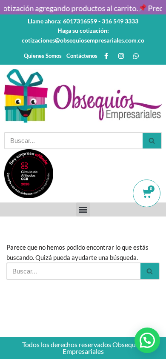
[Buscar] (152, 140)
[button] (83, 209)
